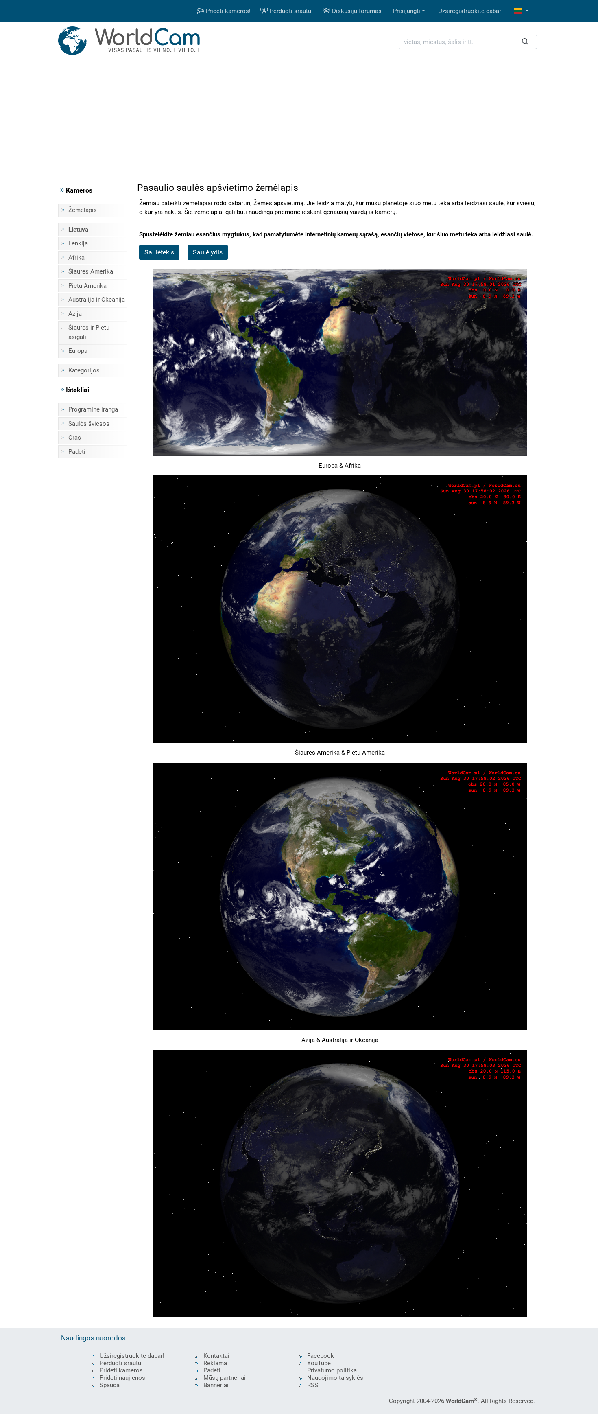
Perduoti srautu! (290, 11)
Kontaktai (216, 1355)
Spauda (110, 1385)
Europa (77, 351)
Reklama (215, 1363)
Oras (74, 437)
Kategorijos (84, 370)
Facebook (320, 1355)
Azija (75, 313)
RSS (312, 1385)
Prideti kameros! (227, 11)
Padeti (76, 451)
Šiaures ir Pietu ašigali (88, 332)
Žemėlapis (82, 210)
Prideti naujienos (122, 1377)
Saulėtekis (159, 252)
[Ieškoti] (525, 42)
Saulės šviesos (88, 423)
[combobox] (468, 42)
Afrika (76, 257)
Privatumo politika (332, 1370)
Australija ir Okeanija (96, 299)
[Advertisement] (299, 117)
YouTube (319, 1363)
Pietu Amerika (87, 285)
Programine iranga (93, 409)
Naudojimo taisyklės (335, 1377)
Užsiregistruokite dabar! (470, 11)
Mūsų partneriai (224, 1377)
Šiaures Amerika (90, 271)
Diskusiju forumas (356, 11)
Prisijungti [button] (406, 11)
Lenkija (78, 243)
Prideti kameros (121, 1370)
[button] (521, 11)
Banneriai (216, 1385)
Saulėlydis (208, 252)
